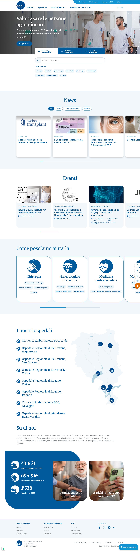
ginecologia (80, 71)
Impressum (109, 542)
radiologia (48, 71)
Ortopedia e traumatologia (34, 283)
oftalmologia (40, 75)
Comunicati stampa (72, 109)
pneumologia (58, 71)
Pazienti (18, 527)
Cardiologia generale (106, 287)
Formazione (47, 533)
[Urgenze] (137, 286)
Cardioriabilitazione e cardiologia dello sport (106, 291)
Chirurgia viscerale (25, 287)
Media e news (93, 2)
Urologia (34, 292)
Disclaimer (120, 542)
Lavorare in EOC (108, 2)
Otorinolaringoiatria (41, 287)
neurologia (70, 71)
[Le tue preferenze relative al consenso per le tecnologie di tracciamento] (3, 548)
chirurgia (39, 71)
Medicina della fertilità (63, 291)
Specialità (19, 530)
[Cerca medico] (137, 270)
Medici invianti (48, 527)
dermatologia (91, 71)
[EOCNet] (137, 281)
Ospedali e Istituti (21, 533)
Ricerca (46, 530)
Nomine (87, 109)
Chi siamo (82, 2)
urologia (63, 75)
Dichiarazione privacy (80, 542)
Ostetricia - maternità (75, 287)
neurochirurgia (52, 75)
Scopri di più (24, 44)
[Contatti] (137, 276)
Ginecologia (61, 287)
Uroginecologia (79, 291)
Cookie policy (96, 542)
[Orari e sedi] (137, 265)
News (59, 109)
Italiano (119, 2)
